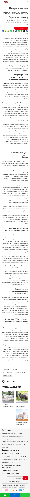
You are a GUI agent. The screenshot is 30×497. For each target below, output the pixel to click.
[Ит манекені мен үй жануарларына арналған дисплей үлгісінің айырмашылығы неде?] (22, 415)
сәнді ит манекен (7, 372)
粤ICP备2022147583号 (15, 481)
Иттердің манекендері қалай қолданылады (8, 405)
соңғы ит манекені (20, 372)
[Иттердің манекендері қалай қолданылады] (8, 397)
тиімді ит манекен (7, 375)
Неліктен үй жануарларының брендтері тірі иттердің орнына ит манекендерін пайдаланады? (21, 405)
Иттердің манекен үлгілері (10, 369)
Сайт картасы (21, 487)
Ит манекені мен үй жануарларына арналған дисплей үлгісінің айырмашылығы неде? (21, 424)
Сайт (27, 25)
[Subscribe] (25, 478)
